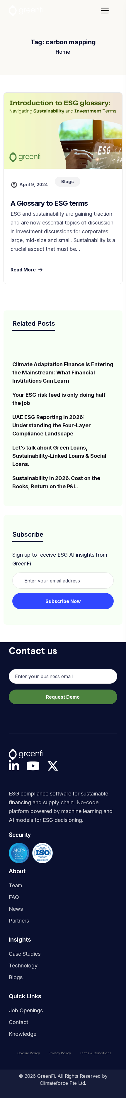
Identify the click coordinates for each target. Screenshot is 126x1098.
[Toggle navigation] (106, 10)
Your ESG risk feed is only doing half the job (58, 399)
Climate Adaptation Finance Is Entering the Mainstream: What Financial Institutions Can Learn (62, 372)
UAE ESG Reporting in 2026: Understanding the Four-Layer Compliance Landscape (51, 425)
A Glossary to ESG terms (49, 203)
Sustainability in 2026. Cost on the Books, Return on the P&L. (56, 482)
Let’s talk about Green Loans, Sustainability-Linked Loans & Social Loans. (59, 456)
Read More (23, 270)
